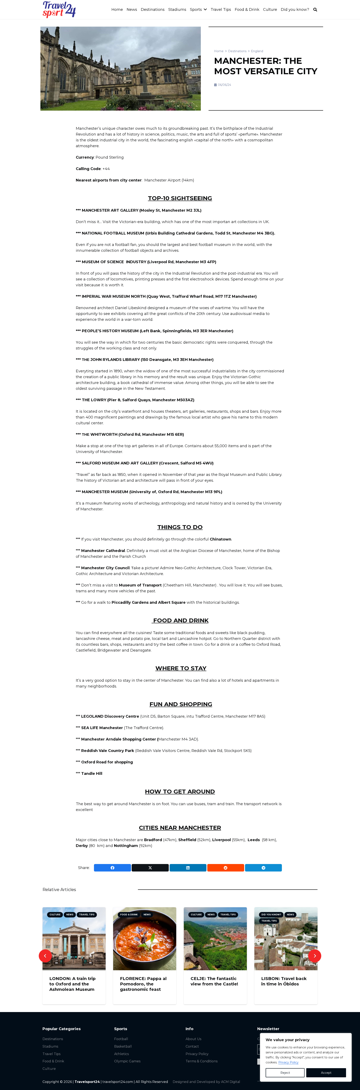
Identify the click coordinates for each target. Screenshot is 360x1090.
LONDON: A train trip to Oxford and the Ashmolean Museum (72, 984)
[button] (315, 9)
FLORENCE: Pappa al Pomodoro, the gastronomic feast (143, 984)
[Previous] (45, 955)
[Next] (314, 955)
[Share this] (112, 868)
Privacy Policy (288, 1062)
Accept (326, 1073)
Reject (285, 1073)
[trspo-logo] (59, 10)
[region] (306, 1057)
